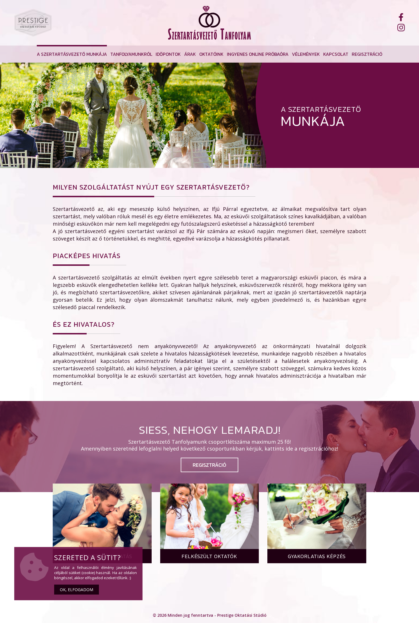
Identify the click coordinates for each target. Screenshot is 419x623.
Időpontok (168, 54)
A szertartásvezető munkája (72, 54)
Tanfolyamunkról (131, 54)
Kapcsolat (335, 54)
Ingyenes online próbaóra (257, 54)
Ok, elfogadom (76, 589)
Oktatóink (211, 54)
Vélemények (306, 54)
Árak (190, 54)
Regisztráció (367, 54)
